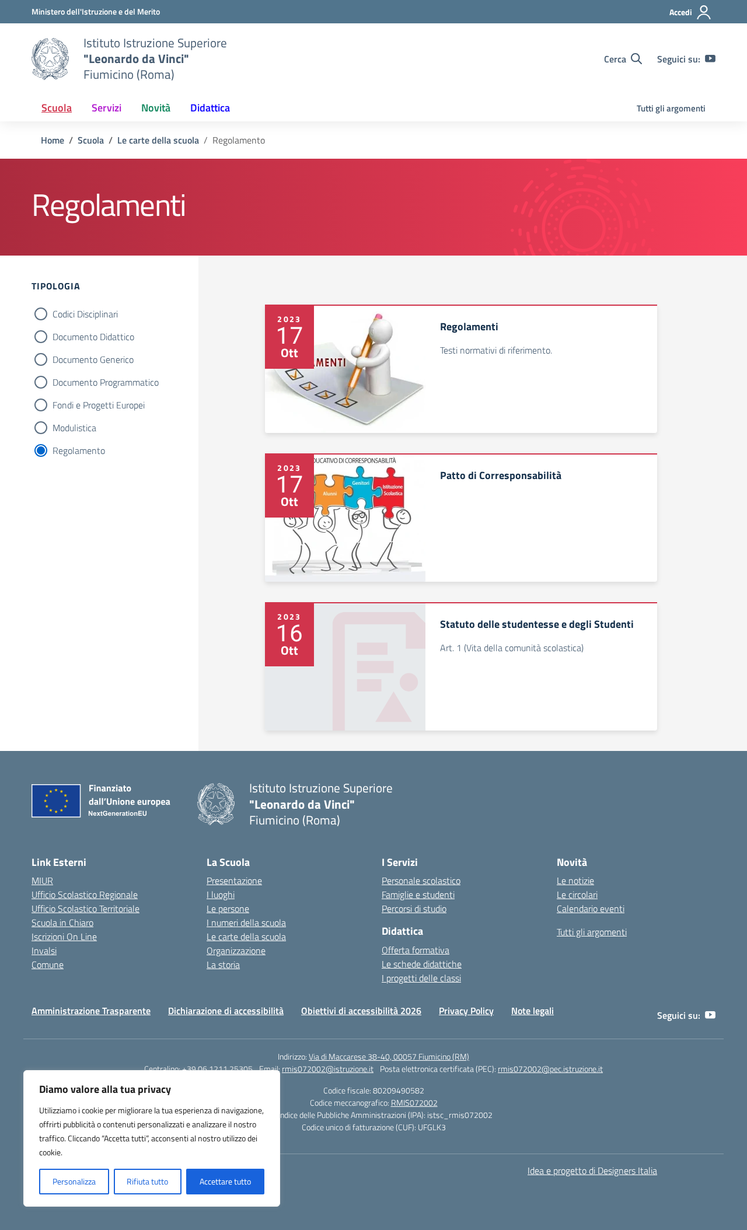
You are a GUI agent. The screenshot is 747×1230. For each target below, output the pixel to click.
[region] (151, 1138)
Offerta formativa (415, 950)
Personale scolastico (421, 880)
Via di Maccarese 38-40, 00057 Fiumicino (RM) (389, 1056)
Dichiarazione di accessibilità (226, 1011)
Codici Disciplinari (85, 314)
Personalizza (74, 1181)
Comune (48, 965)
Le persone (228, 908)
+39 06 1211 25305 (217, 1069)
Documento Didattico (93, 337)
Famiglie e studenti (418, 894)
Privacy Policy (466, 1011)
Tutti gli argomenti (671, 108)
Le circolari (577, 894)
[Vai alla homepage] (50, 59)
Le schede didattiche (422, 964)
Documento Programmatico (106, 382)
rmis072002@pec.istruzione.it (550, 1069)
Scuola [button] (56, 108)
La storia (223, 965)
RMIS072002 (414, 1102)
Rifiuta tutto (147, 1181)
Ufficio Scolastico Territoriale (85, 908)
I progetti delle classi (421, 978)
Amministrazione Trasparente (91, 1011)
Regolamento (79, 450)
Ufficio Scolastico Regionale (85, 894)
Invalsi (44, 951)
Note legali (532, 1011)
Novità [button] (155, 108)
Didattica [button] (210, 108)
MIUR (42, 880)
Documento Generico (93, 359)
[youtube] (710, 59)
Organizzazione (236, 951)
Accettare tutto (225, 1181)
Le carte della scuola (246, 937)
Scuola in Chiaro (62, 922)
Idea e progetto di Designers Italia (592, 1170)
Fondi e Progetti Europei (99, 405)
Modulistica (74, 428)
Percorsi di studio (414, 908)
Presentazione (234, 880)
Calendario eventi (590, 908)
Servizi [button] (106, 108)
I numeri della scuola (246, 922)
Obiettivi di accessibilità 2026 (361, 1011)
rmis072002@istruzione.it (328, 1069)
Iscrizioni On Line (64, 937)
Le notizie (575, 880)
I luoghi (221, 894)
